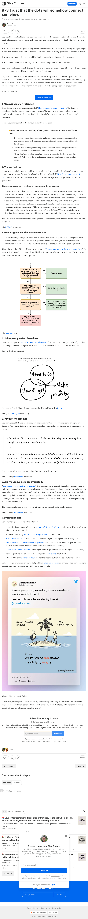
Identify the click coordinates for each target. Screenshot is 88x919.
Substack (35, 916)
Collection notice (56, 908)
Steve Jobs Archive (14, 538)
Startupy (9, 333)
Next (79, 766)
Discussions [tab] (19, 811)
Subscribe (72, 4)
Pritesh (10, 23)
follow (59, 408)
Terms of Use (55, 876)
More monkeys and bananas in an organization (26, 542)
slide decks (51, 553)
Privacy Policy (61, 878)
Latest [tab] (10, 811)
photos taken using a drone (35, 534)
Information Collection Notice (43, 878)
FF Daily (8, 227)
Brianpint (16, 413)
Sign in (82, 4)
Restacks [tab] (17, 783)
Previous (10, 766)
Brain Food (18, 476)
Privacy (42, 908)
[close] (66, 836)
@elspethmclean (28, 557)
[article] (44, 824)
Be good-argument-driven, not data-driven (64, 249)
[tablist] (12, 782)
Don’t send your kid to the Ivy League (19, 486)
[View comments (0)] (12, 31)
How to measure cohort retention (52, 108)
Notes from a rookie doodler (18, 549)
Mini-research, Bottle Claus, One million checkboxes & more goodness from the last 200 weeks (37, 824)
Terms (48, 908)
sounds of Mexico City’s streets (49, 527)
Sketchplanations (51, 562)
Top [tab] (4, 811)
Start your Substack (39, 912)
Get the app (53, 912)
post (54, 422)
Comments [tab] (7, 783)
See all (6, 874)
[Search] (84, 811)
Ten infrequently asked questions (34, 342)
